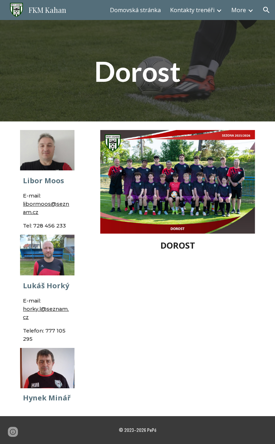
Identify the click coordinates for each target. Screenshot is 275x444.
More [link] (238, 10)
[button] (266, 10)
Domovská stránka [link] (135, 10)
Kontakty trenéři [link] (192, 10)
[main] (137, 71)
